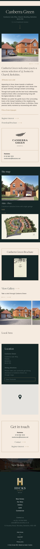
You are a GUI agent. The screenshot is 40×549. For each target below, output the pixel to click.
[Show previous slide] (3, 297)
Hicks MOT (20, 537)
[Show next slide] (9, 297)
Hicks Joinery (20, 532)
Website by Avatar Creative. (25, 545)
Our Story (20, 502)
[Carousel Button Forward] (36, 64)
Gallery (20, 505)
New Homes (20, 499)
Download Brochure (9, 122)
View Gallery (8, 288)
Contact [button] (18, 442)
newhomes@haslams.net (12, 158)
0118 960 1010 (8, 156)
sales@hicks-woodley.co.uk (20, 523)
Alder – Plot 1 (7, 203)
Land (20, 508)
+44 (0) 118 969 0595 (20, 520)
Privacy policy (20, 542)
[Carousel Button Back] (31, 64)
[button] (20, 267)
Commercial (20, 511)
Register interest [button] (8, 118)
